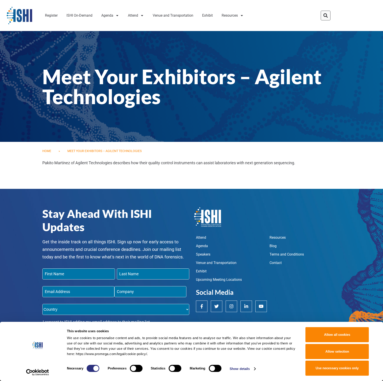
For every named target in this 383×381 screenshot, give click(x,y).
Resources (230, 15)
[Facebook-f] (201, 306)
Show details (240, 369)
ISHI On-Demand (79, 15)
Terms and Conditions (287, 254)
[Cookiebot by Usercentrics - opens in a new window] (37, 372)
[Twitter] (216, 306)
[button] (325, 15)
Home (46, 151)
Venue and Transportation (173, 15)
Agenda (107, 15)
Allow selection (337, 351)
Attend (133, 15)
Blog (273, 246)
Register (51, 15)
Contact (276, 263)
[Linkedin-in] (246, 306)
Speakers (203, 254)
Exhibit (207, 15)
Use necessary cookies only (337, 368)
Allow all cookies (337, 334)
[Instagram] (231, 306)
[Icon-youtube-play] (261, 306)
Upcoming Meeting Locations (219, 279)
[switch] (136, 368)
